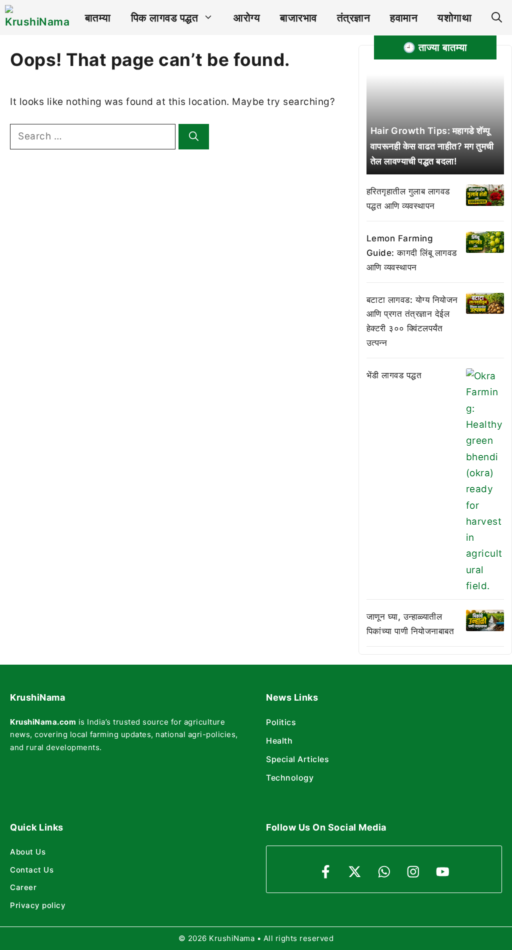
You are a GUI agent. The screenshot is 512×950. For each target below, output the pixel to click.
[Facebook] (326, 872)
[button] (497, 17)
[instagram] (413, 872)
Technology (290, 778)
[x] (354, 872)
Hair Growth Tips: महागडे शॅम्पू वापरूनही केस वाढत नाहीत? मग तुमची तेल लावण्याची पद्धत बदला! (432, 145)
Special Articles (297, 759)
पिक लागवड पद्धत (164, 17)
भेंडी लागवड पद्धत (394, 375)
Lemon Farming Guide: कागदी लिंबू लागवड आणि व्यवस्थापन (411, 252)
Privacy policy (38, 905)
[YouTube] (442, 872)
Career (23, 887)
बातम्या (98, 17)
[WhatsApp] (384, 872)
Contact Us (32, 870)
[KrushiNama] (37, 17)
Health (279, 741)
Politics (281, 722)
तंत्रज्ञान (353, 17)
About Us (28, 852)
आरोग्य (247, 17)
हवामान (404, 17)
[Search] (193, 136)
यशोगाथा (455, 17)
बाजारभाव (298, 17)
